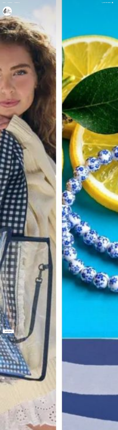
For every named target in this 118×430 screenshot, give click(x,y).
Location (10, 2)
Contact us (17, 2)
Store (4, 2)
